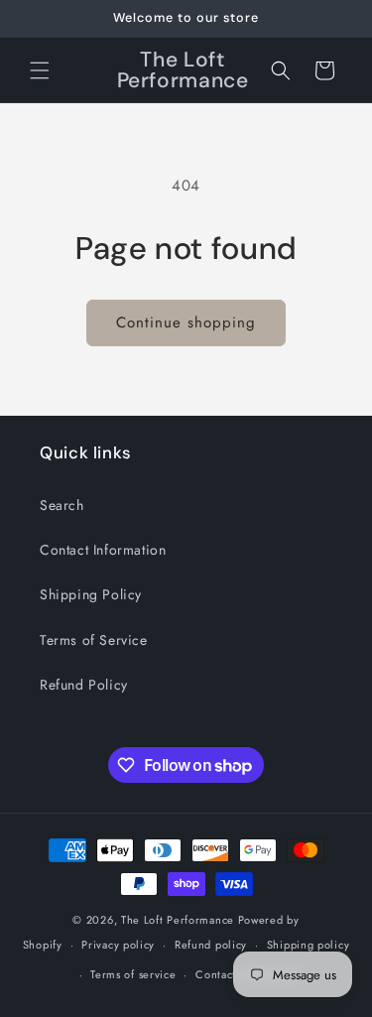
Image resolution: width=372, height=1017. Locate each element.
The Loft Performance (177, 920)
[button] (40, 70)
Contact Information (103, 550)
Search (62, 505)
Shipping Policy (91, 594)
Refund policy (211, 945)
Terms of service (133, 974)
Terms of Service (94, 640)
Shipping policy (308, 945)
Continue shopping (186, 322)
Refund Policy (84, 685)
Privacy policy (118, 945)
